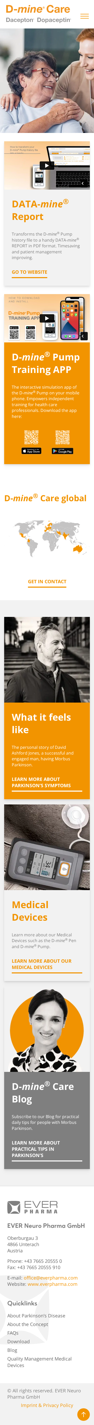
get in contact (47, 581)
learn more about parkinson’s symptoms (41, 782)
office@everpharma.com (51, 1278)
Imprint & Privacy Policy (47, 1405)
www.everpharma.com (53, 1284)
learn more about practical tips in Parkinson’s (36, 1149)
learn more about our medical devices (42, 964)
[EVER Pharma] (32, 1207)
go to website (29, 272)
